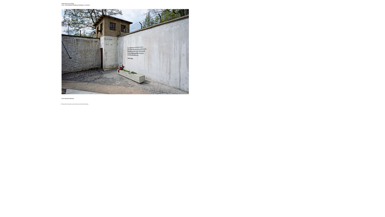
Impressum (71, 104)
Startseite (64, 104)
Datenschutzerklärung (81, 104)
